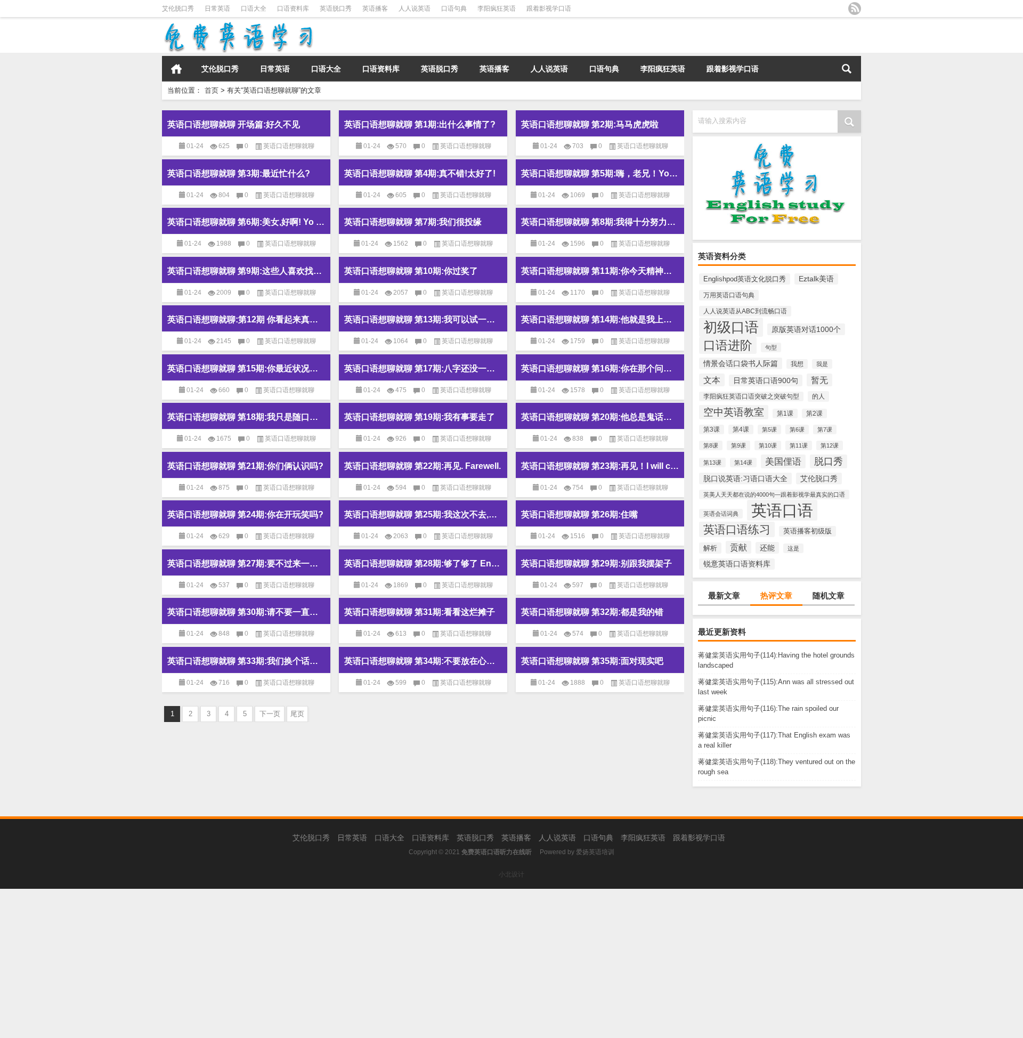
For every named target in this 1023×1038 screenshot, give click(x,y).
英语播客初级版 (807, 531)
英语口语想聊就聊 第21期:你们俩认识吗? (245, 466)
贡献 (738, 547)
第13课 (712, 462)
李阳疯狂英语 (496, 8)
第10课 (768, 445)
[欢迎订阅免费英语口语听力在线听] (854, 8)
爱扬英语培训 (595, 852)
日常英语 (217, 8)
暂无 (819, 380)
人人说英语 (415, 8)
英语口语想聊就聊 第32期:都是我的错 (592, 612)
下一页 (269, 714)
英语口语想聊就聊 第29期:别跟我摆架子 (596, 563)
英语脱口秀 (336, 8)
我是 (822, 364)
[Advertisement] (319, 963)
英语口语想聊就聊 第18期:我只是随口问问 (246, 416)
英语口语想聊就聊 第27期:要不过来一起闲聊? (246, 563)
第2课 (814, 413)
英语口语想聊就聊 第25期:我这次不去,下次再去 (423, 514)
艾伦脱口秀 (178, 8)
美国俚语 (783, 461)
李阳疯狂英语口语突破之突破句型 (751, 396)
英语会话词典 (720, 513)
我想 (797, 364)
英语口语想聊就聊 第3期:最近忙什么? (238, 173)
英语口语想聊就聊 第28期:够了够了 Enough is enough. (423, 563)
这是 (793, 548)
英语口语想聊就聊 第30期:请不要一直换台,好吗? (246, 612)
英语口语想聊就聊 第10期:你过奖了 (411, 270)
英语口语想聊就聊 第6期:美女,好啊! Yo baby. (246, 221)
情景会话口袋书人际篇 (740, 363)
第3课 (711, 429)
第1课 (785, 413)
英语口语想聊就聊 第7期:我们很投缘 (413, 221)
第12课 (830, 445)
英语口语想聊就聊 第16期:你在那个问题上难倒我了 (600, 368)
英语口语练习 (736, 529)
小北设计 (511, 874)
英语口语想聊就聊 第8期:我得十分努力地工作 (600, 221)
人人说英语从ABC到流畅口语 (745, 311)
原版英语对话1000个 (806, 329)
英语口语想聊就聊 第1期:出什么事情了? (420, 124)
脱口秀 (828, 461)
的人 (818, 396)
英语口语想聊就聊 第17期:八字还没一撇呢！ (423, 368)
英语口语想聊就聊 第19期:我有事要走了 (419, 416)
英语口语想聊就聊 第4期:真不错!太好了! (420, 173)
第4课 (741, 429)
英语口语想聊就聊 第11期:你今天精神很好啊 (600, 270)
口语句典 (454, 8)
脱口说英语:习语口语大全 (745, 478)
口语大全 (253, 8)
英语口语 (782, 510)
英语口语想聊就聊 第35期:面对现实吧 (592, 661)
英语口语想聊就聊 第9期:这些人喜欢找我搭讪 (246, 270)
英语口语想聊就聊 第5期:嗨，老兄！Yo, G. (600, 173)
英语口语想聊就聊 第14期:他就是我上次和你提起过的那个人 (600, 319)
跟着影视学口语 (548, 8)
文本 (711, 380)
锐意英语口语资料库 (736, 564)
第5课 (769, 429)
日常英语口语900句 (765, 380)
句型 (771, 347)
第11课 (799, 445)
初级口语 (731, 327)
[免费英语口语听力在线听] (238, 24)
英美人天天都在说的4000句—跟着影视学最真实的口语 (774, 494)
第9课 (738, 445)
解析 (710, 548)
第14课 (743, 462)
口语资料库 (293, 8)
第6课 (797, 429)
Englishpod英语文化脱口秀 (744, 279)
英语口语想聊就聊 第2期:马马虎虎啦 (590, 124)
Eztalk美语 (816, 279)
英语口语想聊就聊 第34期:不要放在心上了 (423, 661)
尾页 (297, 714)
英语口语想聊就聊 (288, 146)
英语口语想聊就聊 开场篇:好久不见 (233, 124)
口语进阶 (727, 345)
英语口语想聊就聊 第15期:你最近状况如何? (246, 368)
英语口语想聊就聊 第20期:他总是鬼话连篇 (600, 416)
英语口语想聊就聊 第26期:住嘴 (579, 514)
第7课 (824, 429)
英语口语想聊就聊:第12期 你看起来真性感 (246, 319)
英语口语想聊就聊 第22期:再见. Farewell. (422, 466)
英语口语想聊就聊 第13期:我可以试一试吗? (423, 319)
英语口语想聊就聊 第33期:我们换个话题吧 (246, 661)
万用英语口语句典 (728, 295)
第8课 (710, 445)
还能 (767, 548)
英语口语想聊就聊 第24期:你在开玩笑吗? (245, 514)
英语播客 (375, 8)
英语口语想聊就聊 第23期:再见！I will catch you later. (600, 466)
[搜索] (846, 69)
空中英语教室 (733, 412)
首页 (176, 69)
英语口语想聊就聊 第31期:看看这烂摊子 (419, 612)
